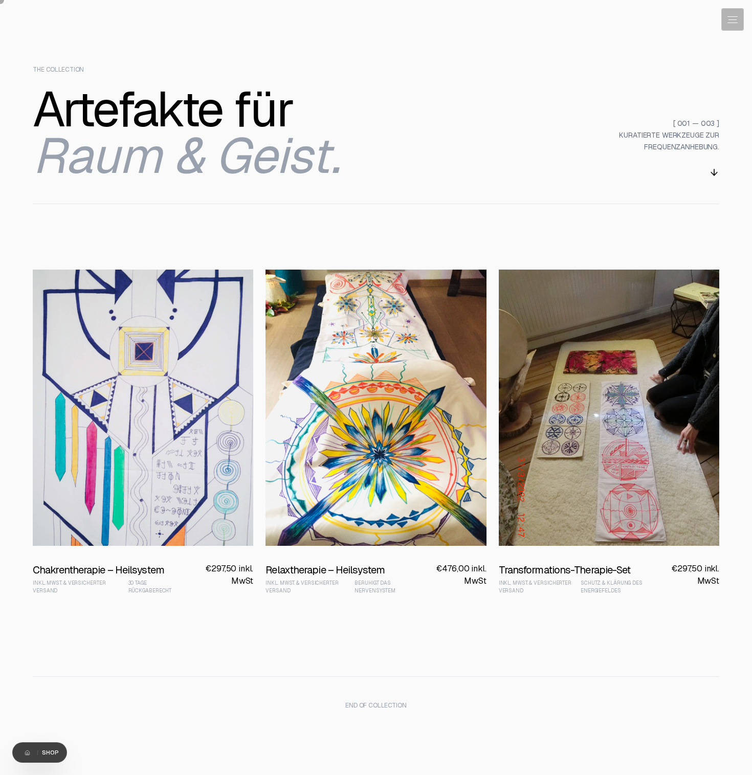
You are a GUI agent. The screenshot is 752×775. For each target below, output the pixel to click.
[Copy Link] (63, 752)
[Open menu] (732, 19)
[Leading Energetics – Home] (22, 24)
